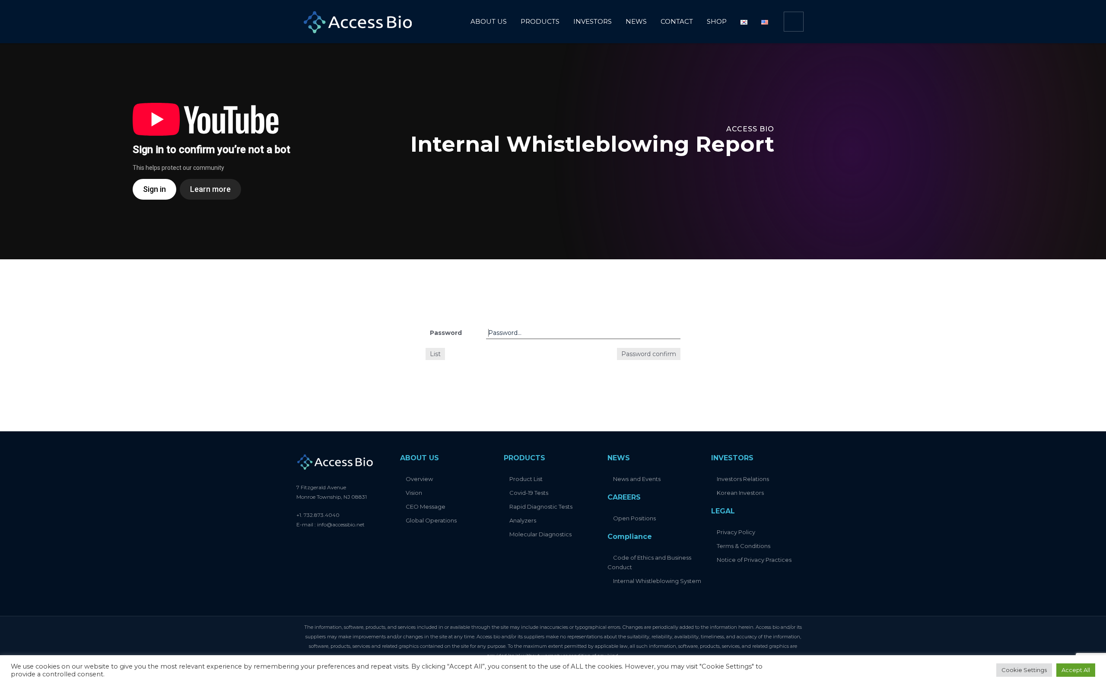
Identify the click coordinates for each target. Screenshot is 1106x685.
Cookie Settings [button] (1024, 669)
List (435, 354)
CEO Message (425, 506)
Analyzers (522, 520)
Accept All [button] (1076, 669)
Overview (419, 478)
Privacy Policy (736, 532)
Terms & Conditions (743, 545)
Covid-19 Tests (528, 492)
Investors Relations (743, 478)
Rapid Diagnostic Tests (540, 506)
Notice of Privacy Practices (754, 559)
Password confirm (648, 354)
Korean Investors (740, 492)
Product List (526, 478)
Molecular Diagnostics (540, 534)
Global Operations (431, 520)
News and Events (637, 478)
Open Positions (634, 518)
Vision (414, 492)
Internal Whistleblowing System (657, 580)
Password (446, 333)
